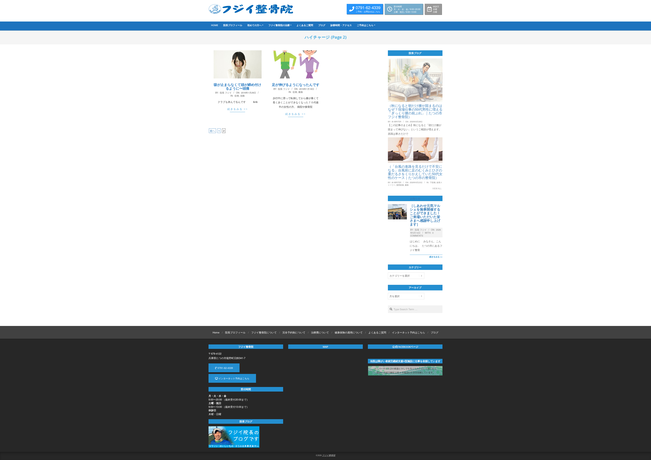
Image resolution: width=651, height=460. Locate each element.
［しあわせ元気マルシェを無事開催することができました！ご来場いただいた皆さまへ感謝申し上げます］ (425, 215)
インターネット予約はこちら (233, 378)
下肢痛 (433, 182)
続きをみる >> (237, 109)
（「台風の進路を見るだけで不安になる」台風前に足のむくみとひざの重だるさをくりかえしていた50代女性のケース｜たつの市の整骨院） (415, 172)
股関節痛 (400, 184)
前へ (212, 130)
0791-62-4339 (225, 368)
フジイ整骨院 (328, 455)
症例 (236, 95)
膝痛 (300, 92)
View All (437, 188)
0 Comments (421, 234)
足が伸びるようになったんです (295, 84)
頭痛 (242, 95)
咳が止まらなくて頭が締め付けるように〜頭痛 (237, 86)
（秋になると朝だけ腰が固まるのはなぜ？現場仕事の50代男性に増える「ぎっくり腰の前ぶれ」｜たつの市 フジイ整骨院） (415, 111)
